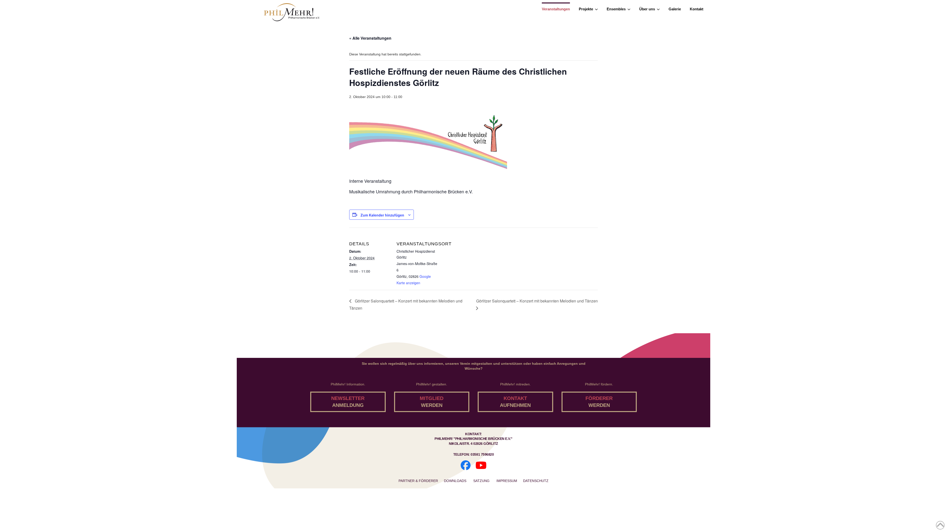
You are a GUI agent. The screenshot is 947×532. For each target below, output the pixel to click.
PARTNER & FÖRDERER (418, 481)
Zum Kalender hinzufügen (382, 215)
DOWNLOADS (455, 481)
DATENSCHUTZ (535, 481)
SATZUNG (482, 481)
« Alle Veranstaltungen (370, 38)
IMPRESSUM (506, 481)
